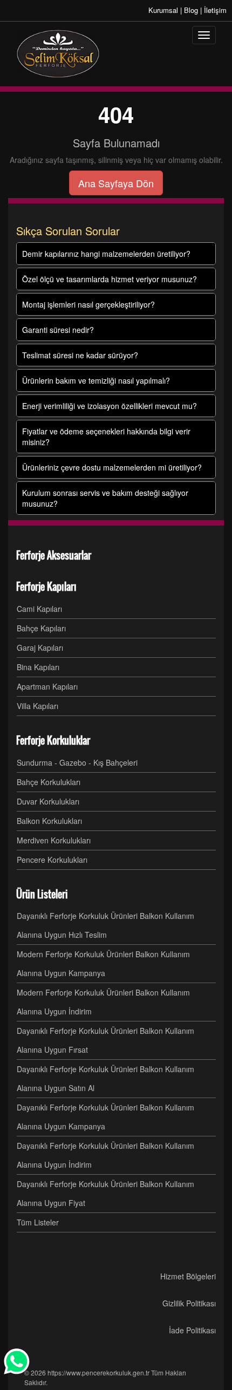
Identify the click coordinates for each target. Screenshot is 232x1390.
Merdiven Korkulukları (54, 840)
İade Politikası (192, 1330)
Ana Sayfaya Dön (116, 183)
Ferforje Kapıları (46, 587)
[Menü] (204, 35)
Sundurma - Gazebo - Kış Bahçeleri (77, 762)
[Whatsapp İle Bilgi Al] (17, 1361)
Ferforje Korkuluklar (53, 740)
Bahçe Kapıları (41, 628)
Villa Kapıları (37, 705)
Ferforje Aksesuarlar (53, 555)
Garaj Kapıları (40, 647)
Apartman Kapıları (47, 686)
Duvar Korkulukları (48, 801)
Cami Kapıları (39, 608)
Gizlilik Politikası (189, 1303)
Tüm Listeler (38, 1222)
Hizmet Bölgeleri (188, 1276)
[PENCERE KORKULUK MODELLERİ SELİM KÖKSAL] (58, 54)
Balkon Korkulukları (49, 820)
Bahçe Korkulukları (48, 781)
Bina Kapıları (38, 667)
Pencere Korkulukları (52, 859)
